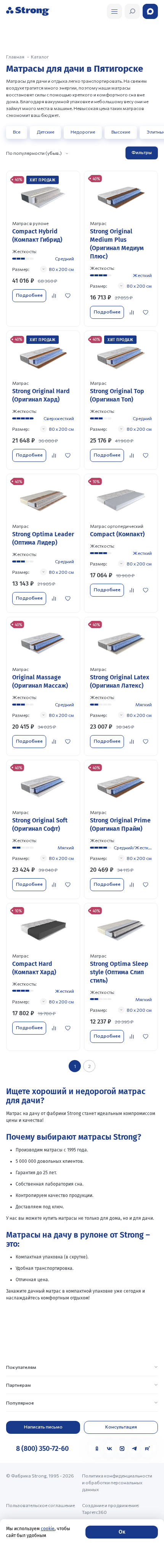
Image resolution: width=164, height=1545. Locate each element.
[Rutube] (147, 1448)
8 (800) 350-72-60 (42, 1448)
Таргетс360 (94, 1512)
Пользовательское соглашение (40, 1505)
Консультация (121, 1426)
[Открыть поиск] (114, 11)
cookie (48, 1528)
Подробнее (29, 295)
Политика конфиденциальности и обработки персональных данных (117, 1482)
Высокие (120, 131)
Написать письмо (43, 1426)
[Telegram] (134, 1448)
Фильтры (142, 152)
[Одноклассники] (97, 1448)
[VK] (109, 1448)
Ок (122, 1532)
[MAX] (122, 1448)
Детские (45, 131)
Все (16, 131)
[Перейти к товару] (43, 248)
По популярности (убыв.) (34, 153)
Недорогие (83, 131)
